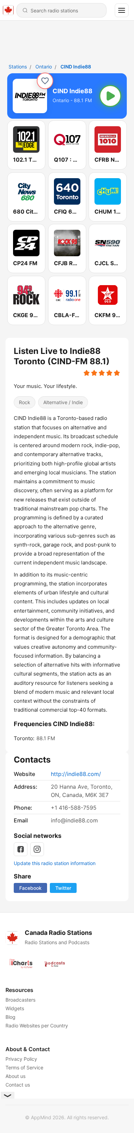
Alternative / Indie (63, 402)
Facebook (30, 888)
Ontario (43, 66)
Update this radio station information (55, 863)
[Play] (110, 96)
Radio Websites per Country (36, 1025)
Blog (10, 1017)
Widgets (14, 1008)
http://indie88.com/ (76, 773)
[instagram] (37, 849)
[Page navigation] (122, 10)
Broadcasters (20, 1000)
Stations (18, 66)
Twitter (63, 888)
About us (15, 1076)
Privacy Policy (21, 1059)
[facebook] (20, 849)
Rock (24, 402)
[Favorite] (45, 81)
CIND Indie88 (75, 66)
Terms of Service (24, 1067)
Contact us (17, 1085)
